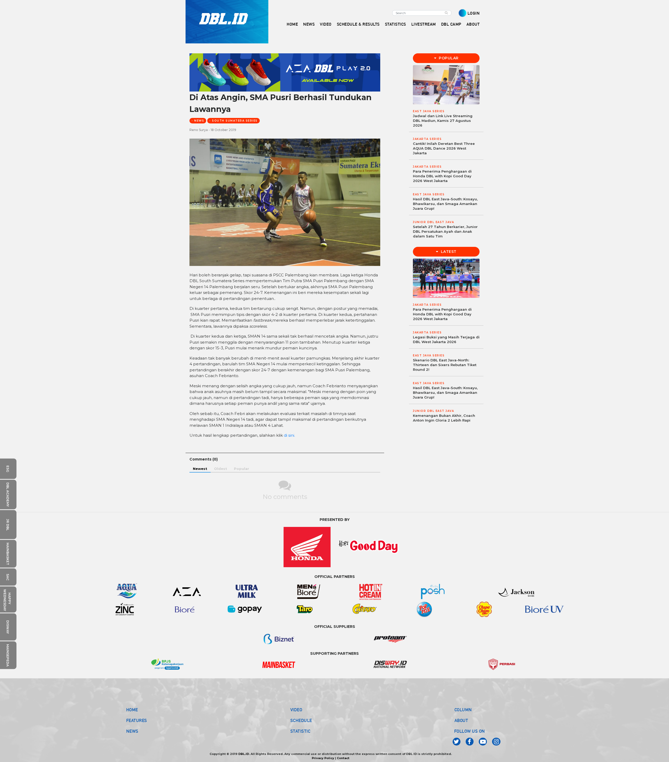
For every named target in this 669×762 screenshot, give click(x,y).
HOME (292, 24)
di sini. (289, 435)
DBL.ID (243, 754)
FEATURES (136, 720)
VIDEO (326, 24)
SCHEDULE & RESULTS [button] (358, 24)
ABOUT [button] (473, 24)
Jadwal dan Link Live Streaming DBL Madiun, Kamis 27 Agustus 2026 (442, 120)
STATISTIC (300, 731)
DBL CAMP (451, 24)
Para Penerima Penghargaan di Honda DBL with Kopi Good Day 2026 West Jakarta (442, 176)
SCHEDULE (301, 720)
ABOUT (461, 720)
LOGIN (474, 13)
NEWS (132, 731)
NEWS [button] (309, 24)
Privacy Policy (323, 758)
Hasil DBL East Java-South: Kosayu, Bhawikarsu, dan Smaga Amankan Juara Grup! (445, 204)
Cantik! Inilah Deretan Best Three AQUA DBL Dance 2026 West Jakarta (444, 148)
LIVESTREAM (423, 24)
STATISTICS (395, 24)
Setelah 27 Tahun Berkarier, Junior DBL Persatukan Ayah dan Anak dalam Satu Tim (445, 231)
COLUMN (463, 709)
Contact (343, 758)
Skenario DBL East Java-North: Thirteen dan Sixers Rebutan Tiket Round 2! (444, 365)
